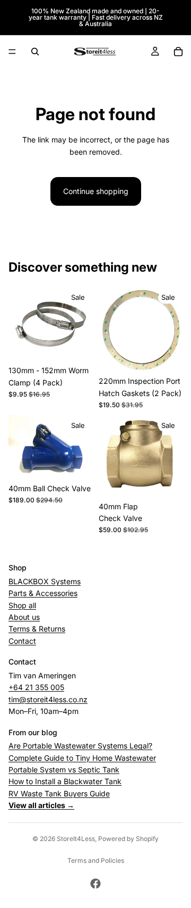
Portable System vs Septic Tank (63, 769)
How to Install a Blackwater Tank (64, 781)
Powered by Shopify (128, 839)
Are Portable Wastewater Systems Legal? (80, 745)
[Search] (35, 51)
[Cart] (178, 51)
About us (24, 616)
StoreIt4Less (76, 839)
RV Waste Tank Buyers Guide (59, 792)
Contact (22, 640)
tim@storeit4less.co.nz (48, 698)
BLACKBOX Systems (44, 580)
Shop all (22, 604)
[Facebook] (95, 883)
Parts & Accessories (42, 593)
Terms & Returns (36, 628)
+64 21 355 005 (36, 687)
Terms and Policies (95, 860)
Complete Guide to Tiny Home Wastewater (82, 757)
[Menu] (12, 51)
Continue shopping (95, 191)
